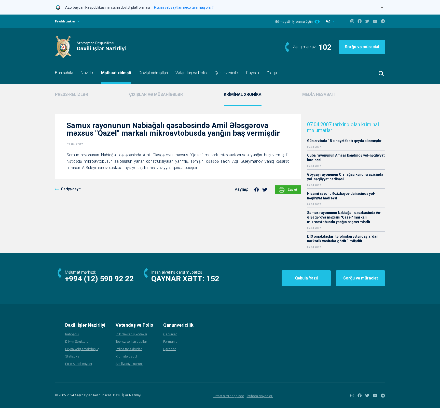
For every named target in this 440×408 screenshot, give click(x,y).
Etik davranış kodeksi (131, 334)
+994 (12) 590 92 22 (99, 278)
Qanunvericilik (226, 72)
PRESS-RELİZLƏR (71, 94)
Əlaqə (272, 72)
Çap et (292, 190)
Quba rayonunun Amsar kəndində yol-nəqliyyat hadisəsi (346, 157)
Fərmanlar (171, 341)
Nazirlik (87, 72)
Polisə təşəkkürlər (129, 349)
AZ (328, 21)
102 (325, 47)
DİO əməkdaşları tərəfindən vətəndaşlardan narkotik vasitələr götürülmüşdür (342, 238)
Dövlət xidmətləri (153, 72)
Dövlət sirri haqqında (228, 396)
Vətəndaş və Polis (191, 72)
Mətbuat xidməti (116, 72)
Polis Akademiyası (78, 364)
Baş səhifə (64, 72)
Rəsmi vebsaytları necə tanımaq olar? (184, 7)
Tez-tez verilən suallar (131, 341)
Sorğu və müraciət (362, 46)
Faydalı (252, 72)
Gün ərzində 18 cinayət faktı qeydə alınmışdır (344, 141)
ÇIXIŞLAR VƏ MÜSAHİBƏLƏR (156, 94)
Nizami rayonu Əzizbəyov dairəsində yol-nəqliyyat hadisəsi (341, 196)
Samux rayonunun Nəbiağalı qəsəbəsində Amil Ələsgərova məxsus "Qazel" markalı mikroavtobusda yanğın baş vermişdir (345, 217)
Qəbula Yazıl (306, 278)
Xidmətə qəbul (126, 356)
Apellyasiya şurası (129, 364)
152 (212, 278)
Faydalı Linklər (65, 21)
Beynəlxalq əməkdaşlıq (82, 349)
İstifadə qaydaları (260, 396)
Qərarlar (169, 349)
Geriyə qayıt (71, 189)
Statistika (72, 356)
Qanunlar (170, 334)
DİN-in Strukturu (77, 341)
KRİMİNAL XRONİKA (243, 94)
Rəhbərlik (72, 334)
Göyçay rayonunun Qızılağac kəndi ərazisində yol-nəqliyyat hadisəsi (345, 176)
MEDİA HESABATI (318, 94)
